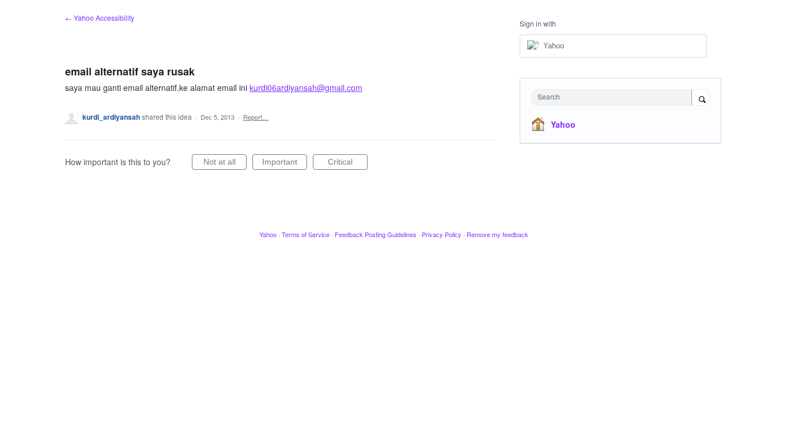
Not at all (225, 163)
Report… (255, 116)
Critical (348, 163)
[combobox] (614, 97)
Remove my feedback (497, 234)
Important (284, 163)
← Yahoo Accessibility (99, 17)
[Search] (700, 98)
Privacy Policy (441, 234)
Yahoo (563, 124)
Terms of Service (306, 234)
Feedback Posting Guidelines (376, 234)
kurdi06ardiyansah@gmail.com (305, 87)
